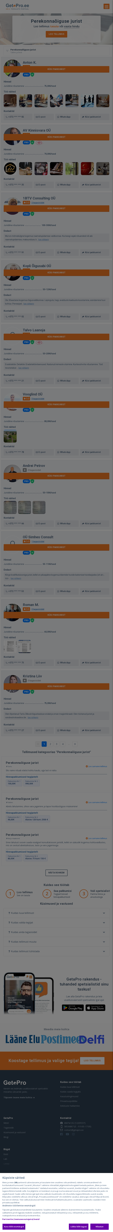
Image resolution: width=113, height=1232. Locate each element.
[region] (56, 1202)
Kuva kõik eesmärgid (14, 1226)
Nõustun (100, 1226)
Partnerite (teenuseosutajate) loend (21, 1219)
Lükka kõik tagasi (78, 1226)
